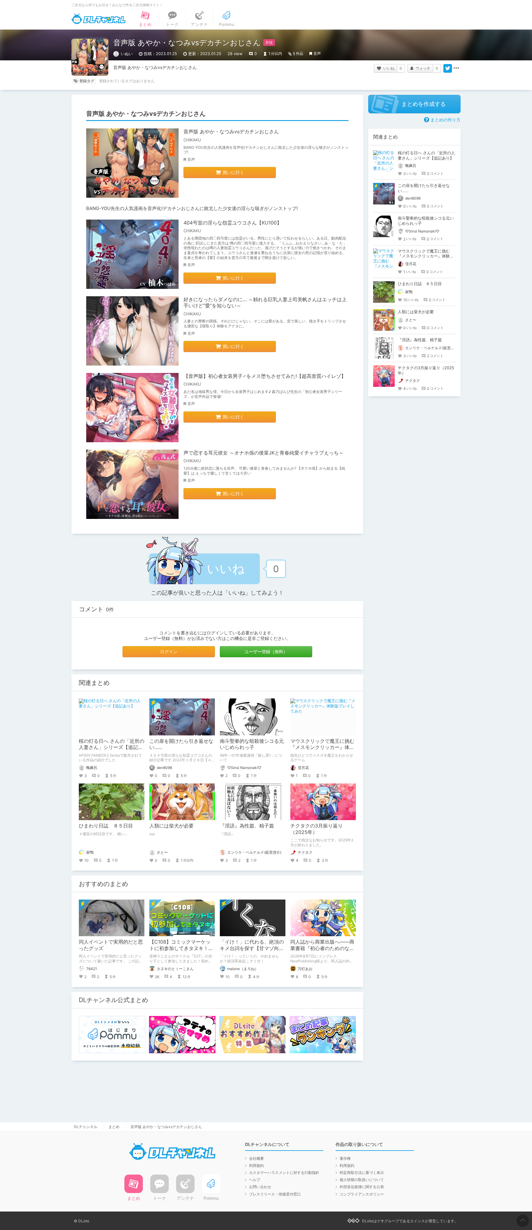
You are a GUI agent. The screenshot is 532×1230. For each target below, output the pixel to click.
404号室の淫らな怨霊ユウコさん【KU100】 (232, 223)
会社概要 (256, 1158)
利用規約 (256, 1165)
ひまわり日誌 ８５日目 (106, 826)
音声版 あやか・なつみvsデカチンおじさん (231, 131)
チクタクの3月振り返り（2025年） (316, 829)
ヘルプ (254, 1179)
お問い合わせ (260, 1186)
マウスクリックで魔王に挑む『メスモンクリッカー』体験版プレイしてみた (322, 747)
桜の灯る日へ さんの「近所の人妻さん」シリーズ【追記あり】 (111, 747)
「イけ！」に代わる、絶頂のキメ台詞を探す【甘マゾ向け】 (252, 948)
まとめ (113, 1126)
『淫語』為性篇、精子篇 (247, 826)
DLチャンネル (98, 19)
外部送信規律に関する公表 (362, 1186)
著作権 (345, 1158)
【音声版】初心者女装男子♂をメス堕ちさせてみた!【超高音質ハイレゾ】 (264, 376)
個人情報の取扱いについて (362, 1179)
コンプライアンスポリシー (362, 1194)
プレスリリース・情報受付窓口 (275, 1194)
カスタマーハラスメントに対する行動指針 (284, 1172)
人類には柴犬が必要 (171, 826)
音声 (317, 53)
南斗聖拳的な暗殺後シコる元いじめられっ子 (252, 744)
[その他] (456, 68)
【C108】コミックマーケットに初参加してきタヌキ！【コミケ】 (180, 948)
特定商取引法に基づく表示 (362, 1172)
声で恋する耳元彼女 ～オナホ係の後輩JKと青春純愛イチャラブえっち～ (263, 453)
